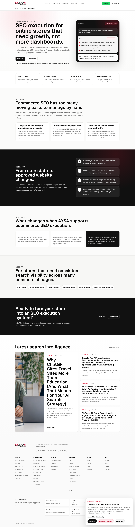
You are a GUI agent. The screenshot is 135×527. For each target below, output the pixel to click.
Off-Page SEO (19, 472)
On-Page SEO (19, 469)
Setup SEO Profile (20, 460)
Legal (106, 457)
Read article (50, 427)
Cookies (107, 466)
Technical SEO (19, 466)
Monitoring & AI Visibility (22, 475)
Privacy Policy (91, 517)
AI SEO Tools (36, 463)
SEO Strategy (86, 354)
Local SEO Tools (37, 485)
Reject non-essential (105, 521)
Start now (20, 58)
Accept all (92, 521)
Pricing (82, 3)
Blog (70, 460)
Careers (89, 466)
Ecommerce (54, 466)
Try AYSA (106, 3)
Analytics (85, 383)
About (88, 460)
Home (16, 8)
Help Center (72, 482)
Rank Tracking (37, 475)
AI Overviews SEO (38, 469)
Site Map (71, 491)
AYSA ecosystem (21, 499)
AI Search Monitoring (39, 466)
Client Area (115, 3)
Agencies (53, 469)
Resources (55, 3)
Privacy (107, 460)
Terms (106, 463)
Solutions (65, 3)
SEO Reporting (37, 479)
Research (17, 463)
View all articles (114, 347)
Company (89, 457)
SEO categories (37, 457)
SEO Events (72, 469)
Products (17, 457)
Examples (71, 485)
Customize (119, 521)
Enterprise (74, 3)
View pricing (32, 58)
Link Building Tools (38, 482)
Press (70, 488)
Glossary (71, 463)
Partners (89, 469)
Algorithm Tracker (74, 466)
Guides (71, 479)
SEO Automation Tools (39, 460)
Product (46, 3)
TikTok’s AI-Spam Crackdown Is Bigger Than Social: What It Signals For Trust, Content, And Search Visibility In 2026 (99, 416)
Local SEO (50, 355)
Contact (89, 463)
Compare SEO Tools (74, 475)
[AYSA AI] (20, 3)
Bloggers (53, 463)
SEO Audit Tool (37, 472)
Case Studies (72, 472)
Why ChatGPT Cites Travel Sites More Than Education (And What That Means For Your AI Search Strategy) (59, 382)
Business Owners (56, 460)
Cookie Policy (100, 517)
